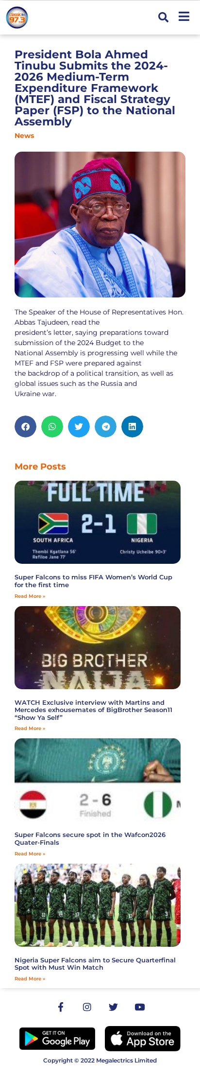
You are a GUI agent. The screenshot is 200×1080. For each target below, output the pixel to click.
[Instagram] (87, 1007)
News (24, 135)
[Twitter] (113, 1007)
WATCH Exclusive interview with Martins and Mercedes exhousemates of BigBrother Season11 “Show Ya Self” (93, 709)
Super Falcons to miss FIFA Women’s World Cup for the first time (93, 581)
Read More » (30, 596)
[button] (163, 18)
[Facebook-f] (60, 1007)
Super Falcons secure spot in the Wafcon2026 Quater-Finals (90, 838)
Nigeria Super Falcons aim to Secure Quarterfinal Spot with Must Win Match (95, 964)
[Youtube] (139, 1007)
